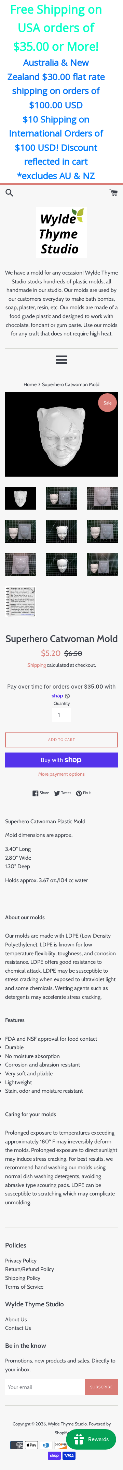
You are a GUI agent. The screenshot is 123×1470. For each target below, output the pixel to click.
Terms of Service (24, 1287)
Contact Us (18, 1328)
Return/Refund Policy (29, 1269)
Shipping (36, 665)
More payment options (61, 774)
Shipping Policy (22, 1278)
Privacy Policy (21, 1260)
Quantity (62, 703)
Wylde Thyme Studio (67, 1423)
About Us (16, 1319)
